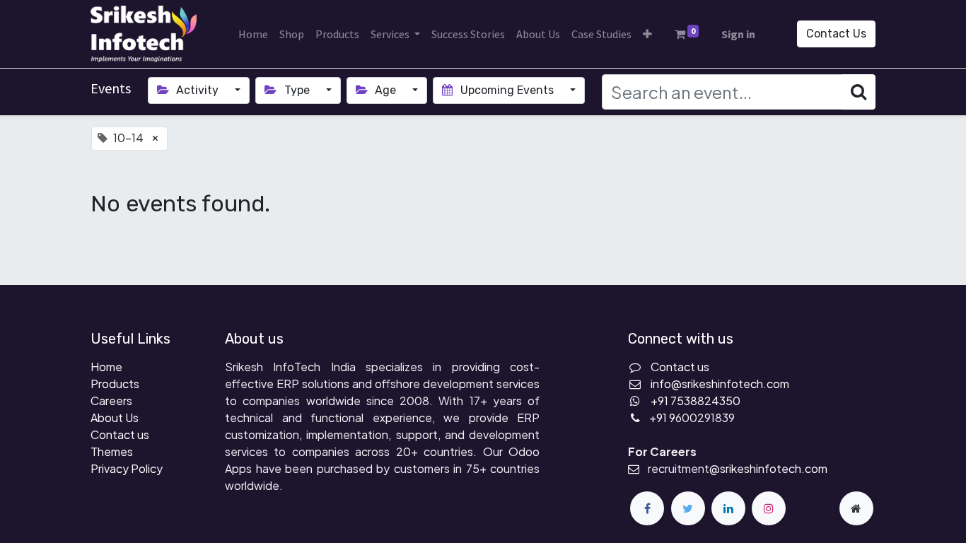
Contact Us (836, 33)
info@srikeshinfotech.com (720, 383)
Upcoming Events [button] (507, 90)
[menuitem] (253, 34)
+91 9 (662, 417)
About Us (115, 417)
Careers (111, 400)
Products (115, 383)
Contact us (120, 434)
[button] (647, 34)
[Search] (858, 92)
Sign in (738, 34)
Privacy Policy (127, 468)
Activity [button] (197, 90)
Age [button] (385, 90)
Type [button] (297, 90)
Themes (112, 451)
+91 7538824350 (695, 400)
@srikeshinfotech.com (768, 468)
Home (106, 366)
